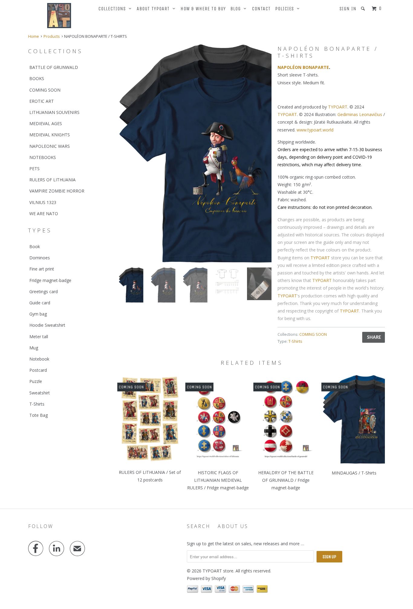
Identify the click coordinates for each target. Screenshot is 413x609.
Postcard (38, 370)
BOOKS (36, 78)
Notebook (39, 359)
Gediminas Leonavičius (359, 114)
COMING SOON (44, 90)
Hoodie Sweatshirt (47, 325)
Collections (113, 8)
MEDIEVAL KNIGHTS (49, 135)
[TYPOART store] (59, 16)
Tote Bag (38, 415)
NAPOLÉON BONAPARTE (303, 67)
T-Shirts (36, 404)
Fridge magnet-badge (50, 280)
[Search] (363, 8)
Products (52, 36)
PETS (34, 168)
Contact (261, 8)
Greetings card (43, 291)
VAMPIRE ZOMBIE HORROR (56, 191)
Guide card (39, 303)
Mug (33, 348)
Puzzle (35, 381)
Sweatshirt (39, 393)
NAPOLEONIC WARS (49, 146)
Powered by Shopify (206, 578)
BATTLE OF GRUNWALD (53, 67)
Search (198, 526)
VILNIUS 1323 (42, 202)
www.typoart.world (315, 130)
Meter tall (38, 336)
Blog (237, 8)
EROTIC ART (41, 101)
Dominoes (39, 258)
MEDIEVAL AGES (45, 123)
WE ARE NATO (43, 213)
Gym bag (38, 314)
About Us (233, 526)
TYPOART (337, 107)
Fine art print (41, 269)
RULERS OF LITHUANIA (52, 180)
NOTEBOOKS (42, 157)
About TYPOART (155, 8)
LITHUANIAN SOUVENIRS (54, 112)
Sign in (348, 8)
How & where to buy (203, 8)
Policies (286, 8)
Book (34, 246)
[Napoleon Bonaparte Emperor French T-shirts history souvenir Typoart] (195, 153)
